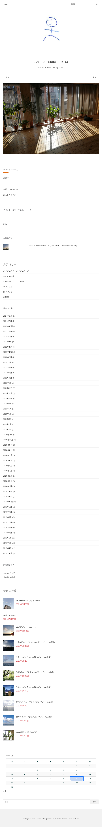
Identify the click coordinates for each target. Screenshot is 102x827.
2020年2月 (7, 481)
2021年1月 (7, 429)
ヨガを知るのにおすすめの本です (30, 600)
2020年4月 (7, 471)
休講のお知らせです (11, 615)
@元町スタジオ (9, 195)
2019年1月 (7, 548)
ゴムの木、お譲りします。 (27, 732)
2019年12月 (8, 491)
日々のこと (7, 291)
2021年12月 (7, 388)
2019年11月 (7, 496)
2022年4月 (7, 378)
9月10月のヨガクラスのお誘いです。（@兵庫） (36, 642)
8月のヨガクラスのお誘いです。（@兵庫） (34, 657)
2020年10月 (8, 440)
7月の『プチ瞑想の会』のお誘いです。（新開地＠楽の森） (53, 245)
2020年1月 (7, 486)
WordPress (75, 819)
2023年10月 (8, 326)
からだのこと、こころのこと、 (16, 281)
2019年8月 (7, 512)
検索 (94, 802)
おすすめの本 (8, 276)
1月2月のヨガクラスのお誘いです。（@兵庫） (35, 702)
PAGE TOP (97, 800)
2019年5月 (7, 527)
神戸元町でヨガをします (26, 627)
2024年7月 (7, 321)
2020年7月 (7, 455)
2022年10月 (8, 352)
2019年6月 (7, 522)
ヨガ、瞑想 (7, 286)
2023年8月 (7, 331)
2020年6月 (7, 460)
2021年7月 (7, 409)
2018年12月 (8, 553)
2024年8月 (7, 316)
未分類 (6, 297)
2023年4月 (7, 336)
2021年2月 (7, 424)
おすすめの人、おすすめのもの (16, 271)
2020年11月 (8, 434)
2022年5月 (7, 372)
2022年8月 (7, 357)
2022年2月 (7, 383)
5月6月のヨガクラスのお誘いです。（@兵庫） (35, 672)
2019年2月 (7, 543)
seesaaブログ (9, 573)
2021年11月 (7, 393)
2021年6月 (7, 414)
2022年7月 (7, 362)
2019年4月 (7, 532)
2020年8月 (7, 450)
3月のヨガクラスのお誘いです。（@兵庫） (34, 687)
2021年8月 (7, 403)
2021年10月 (8, 398)
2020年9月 (7, 445)
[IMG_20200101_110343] (51, 118)
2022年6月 (7, 367)
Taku (61, 67)
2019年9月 (7, 507)
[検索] (97, 4)
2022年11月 (7, 347)
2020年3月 (7, 476)
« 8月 (5, 791)
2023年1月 (7, 342)
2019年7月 (7, 517)
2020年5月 (7, 465)
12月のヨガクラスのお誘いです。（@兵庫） (34, 717)
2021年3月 (7, 419)
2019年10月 (8, 502)
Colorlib (58, 819)
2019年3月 (7, 538)
